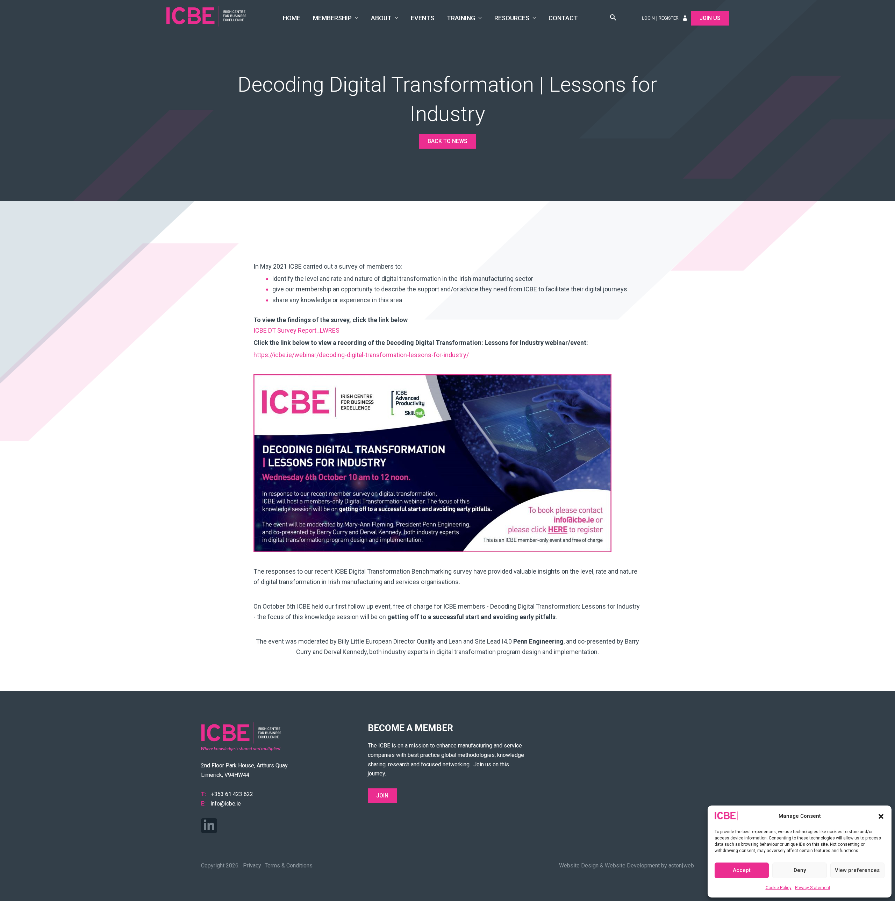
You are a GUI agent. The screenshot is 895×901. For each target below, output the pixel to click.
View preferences (857, 870)
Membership (332, 18)
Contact (563, 18)
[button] (881, 816)
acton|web (681, 865)
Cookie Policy (779, 887)
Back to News (447, 141)
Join (382, 795)
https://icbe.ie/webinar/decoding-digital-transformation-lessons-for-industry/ (361, 355)
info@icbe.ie (225, 803)
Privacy (252, 865)
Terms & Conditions (289, 865)
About (381, 18)
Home (291, 18)
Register (669, 18)
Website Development (632, 865)
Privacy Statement (812, 887)
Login (648, 18)
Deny (800, 870)
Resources (511, 18)
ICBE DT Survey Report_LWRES (296, 330)
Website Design (579, 865)
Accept (742, 870)
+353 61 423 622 (232, 794)
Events (422, 18)
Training (461, 18)
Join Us (710, 18)
